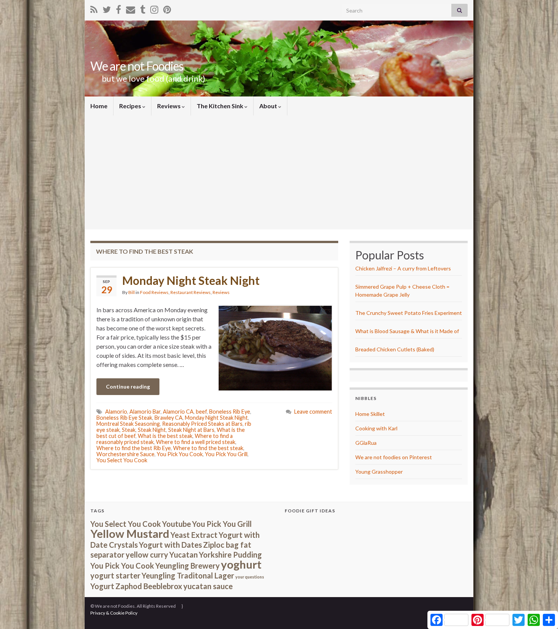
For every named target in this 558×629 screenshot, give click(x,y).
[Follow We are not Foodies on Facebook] (118, 8)
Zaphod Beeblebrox (148, 586)
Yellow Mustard (129, 533)
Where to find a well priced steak (195, 442)
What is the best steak (165, 436)
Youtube (176, 523)
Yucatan (183, 554)
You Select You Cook (121, 460)
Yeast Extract (194, 534)
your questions (249, 576)
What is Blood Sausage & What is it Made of (407, 331)
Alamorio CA (178, 411)
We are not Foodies (136, 65)
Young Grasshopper (379, 471)
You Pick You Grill (226, 454)
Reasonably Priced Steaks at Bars (202, 423)
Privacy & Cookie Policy (113, 613)
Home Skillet (370, 414)
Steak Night (152, 430)
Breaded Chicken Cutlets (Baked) (394, 349)
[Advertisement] (279, 172)
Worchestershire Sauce (125, 454)
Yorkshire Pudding (230, 554)
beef (201, 411)
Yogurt (102, 586)
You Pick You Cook (180, 454)
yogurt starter (115, 575)
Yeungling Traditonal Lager (188, 575)
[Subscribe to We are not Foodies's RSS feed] (94, 8)
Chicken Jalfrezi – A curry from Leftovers (403, 268)
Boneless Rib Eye (229, 411)
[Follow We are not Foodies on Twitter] (106, 8)
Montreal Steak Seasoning (128, 423)
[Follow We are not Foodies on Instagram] (154, 8)
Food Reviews (154, 292)
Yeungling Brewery (187, 565)
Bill (131, 292)
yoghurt (241, 564)
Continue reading (128, 386)
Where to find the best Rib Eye (133, 448)
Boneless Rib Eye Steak (124, 417)
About (268, 105)
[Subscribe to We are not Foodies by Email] (130, 8)
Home (98, 105)
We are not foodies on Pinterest (393, 457)
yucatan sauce (208, 586)
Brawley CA (168, 417)
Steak (129, 430)
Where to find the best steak (208, 448)
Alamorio (116, 411)
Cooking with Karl (376, 428)
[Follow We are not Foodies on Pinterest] (167, 8)
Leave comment (313, 411)
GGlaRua (366, 442)
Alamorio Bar (145, 411)
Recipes (130, 105)
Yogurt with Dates (170, 544)
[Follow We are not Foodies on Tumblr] (142, 8)
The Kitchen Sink (220, 105)
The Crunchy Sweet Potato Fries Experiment (408, 313)
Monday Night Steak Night (191, 280)
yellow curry (147, 554)
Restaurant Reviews (190, 292)
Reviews (169, 105)
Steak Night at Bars (191, 430)
